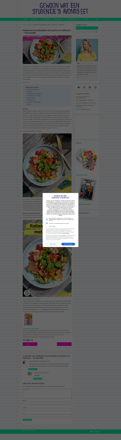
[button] (60, 226)
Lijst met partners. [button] (65, 233)
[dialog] (60, 220)
